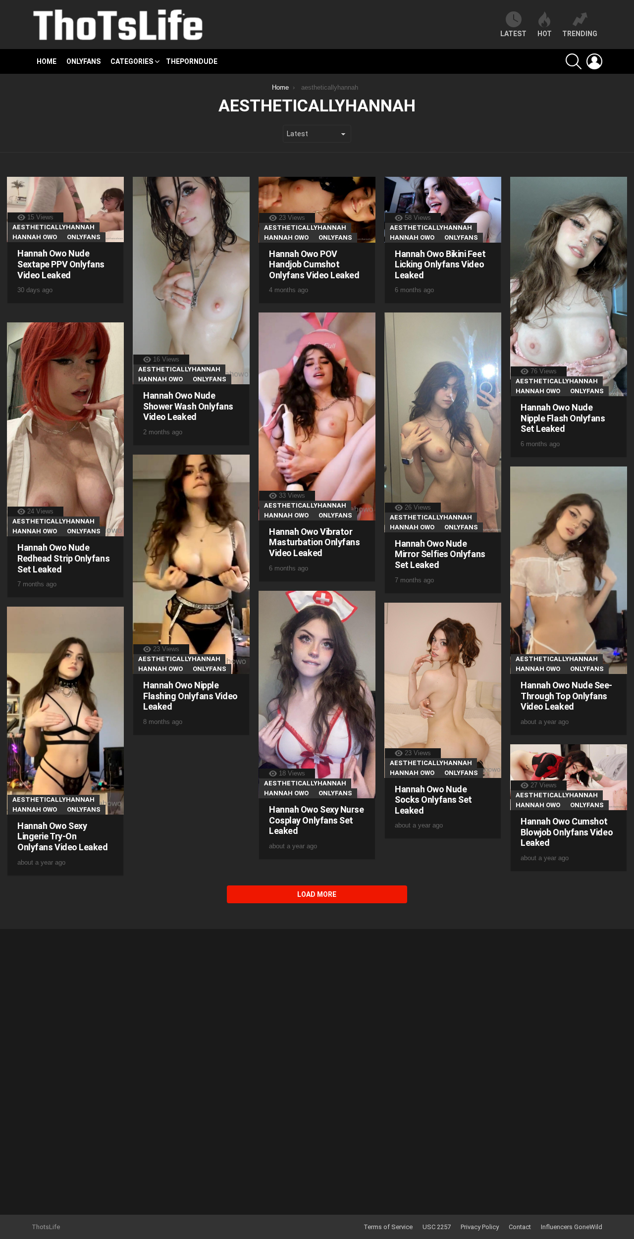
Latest (513, 34)
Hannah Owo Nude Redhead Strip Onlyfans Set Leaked (63, 558)
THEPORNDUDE (191, 61)
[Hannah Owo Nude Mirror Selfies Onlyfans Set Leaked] (442, 422)
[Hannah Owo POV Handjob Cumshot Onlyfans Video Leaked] (317, 210)
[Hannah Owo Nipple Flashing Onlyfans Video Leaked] (191, 564)
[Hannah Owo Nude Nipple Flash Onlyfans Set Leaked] (568, 286)
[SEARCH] (573, 61)
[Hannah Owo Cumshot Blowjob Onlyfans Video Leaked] (568, 777)
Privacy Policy (480, 1227)
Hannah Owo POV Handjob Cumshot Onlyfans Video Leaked (314, 264)
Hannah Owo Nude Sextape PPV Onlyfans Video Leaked (61, 264)
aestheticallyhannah (53, 227)
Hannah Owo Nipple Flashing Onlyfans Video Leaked (190, 696)
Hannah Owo (34, 237)
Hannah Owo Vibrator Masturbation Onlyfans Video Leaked (314, 542)
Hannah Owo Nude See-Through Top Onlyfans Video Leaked (566, 696)
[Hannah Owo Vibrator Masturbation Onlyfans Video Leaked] (317, 416)
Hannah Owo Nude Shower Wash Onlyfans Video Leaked (188, 406)
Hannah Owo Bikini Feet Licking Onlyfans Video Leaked (440, 264)
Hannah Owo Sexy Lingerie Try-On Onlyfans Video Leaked (62, 836)
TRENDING (579, 34)
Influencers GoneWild (571, 1227)
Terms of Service (388, 1227)
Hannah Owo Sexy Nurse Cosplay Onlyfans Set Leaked (316, 820)
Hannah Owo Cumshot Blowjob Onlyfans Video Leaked (567, 832)
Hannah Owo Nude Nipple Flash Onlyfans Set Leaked (563, 418)
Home (46, 61)
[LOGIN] (594, 61)
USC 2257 (437, 1227)
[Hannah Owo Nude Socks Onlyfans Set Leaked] (442, 690)
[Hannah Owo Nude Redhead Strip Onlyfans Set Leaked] (65, 429)
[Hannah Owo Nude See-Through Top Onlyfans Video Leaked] (568, 570)
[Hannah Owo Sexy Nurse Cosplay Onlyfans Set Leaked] (317, 695)
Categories (131, 61)
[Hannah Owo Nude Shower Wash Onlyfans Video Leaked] (191, 281)
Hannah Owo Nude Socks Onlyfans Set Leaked (433, 800)
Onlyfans (83, 61)
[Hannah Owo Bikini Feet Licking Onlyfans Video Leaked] (442, 210)
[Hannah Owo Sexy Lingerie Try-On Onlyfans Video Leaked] (65, 711)
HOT (544, 34)
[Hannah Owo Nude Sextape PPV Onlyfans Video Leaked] (65, 210)
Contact (520, 1227)
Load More (316, 894)
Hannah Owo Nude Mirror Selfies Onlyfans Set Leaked (440, 554)
